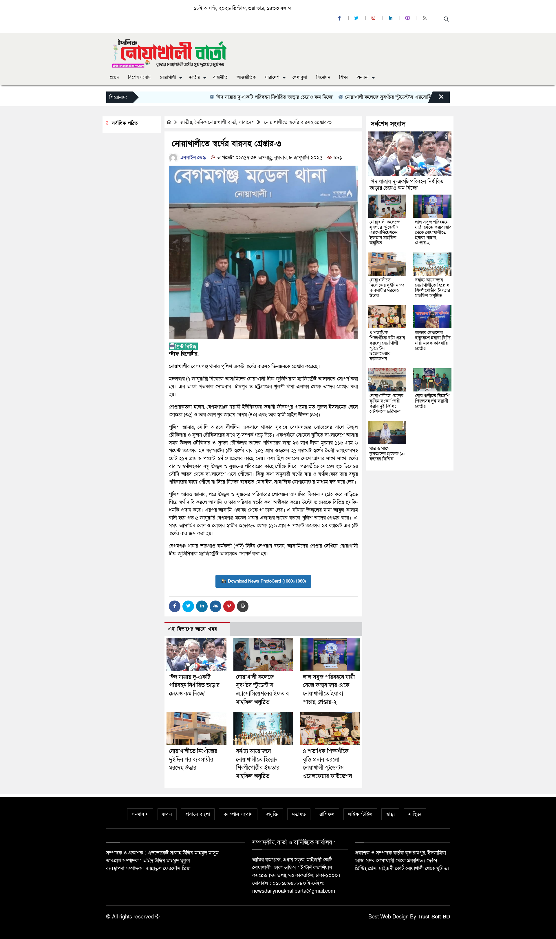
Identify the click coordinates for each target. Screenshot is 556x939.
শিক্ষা (343, 77)
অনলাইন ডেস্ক (192, 157)
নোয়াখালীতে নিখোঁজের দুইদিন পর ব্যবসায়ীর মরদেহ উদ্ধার (193, 760)
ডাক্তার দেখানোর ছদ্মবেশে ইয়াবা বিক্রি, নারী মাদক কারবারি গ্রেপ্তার (433, 341)
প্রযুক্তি (272, 814)
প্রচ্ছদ (114, 77)
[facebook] (339, 18)
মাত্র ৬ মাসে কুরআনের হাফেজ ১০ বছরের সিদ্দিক (387, 453)
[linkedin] (391, 18)
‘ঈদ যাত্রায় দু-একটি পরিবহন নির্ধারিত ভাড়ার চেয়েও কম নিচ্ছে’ (252, 97)
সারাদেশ (272, 77)
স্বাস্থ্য (390, 814)
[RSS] (425, 18)
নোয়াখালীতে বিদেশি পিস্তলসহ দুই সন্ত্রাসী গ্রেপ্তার (432, 401)
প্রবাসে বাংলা (198, 814)
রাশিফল (326, 814)
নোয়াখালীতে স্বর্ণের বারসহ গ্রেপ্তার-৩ (297, 122)
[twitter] (357, 18)
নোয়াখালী (168, 77)
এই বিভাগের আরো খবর (192, 629)
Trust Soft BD (434, 917)
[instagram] (374, 18)
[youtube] (408, 18)
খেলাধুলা (299, 77)
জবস (167, 814)
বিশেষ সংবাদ (139, 77)
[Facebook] (174, 606)
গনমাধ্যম (140, 814)
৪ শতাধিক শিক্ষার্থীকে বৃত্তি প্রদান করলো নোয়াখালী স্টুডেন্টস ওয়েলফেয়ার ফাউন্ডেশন (387, 346)
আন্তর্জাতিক (246, 77)
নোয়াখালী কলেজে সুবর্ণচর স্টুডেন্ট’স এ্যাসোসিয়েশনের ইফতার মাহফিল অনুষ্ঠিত (396, 97)
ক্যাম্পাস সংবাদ (238, 814)
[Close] (436, 98)
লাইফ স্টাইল (360, 814)
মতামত (299, 814)
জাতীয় (194, 77)
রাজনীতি (220, 77)
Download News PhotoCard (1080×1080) (267, 581)
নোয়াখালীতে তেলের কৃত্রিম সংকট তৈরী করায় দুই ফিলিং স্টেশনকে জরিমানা (386, 404)
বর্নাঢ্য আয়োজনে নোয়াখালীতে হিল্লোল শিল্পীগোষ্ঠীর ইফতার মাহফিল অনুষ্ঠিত (432, 288)
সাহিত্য (414, 814)
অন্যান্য (363, 77)
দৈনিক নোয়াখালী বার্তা (215, 122)
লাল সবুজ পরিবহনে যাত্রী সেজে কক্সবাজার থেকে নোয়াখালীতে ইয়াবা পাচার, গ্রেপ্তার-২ (433, 232)
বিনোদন (323, 77)
